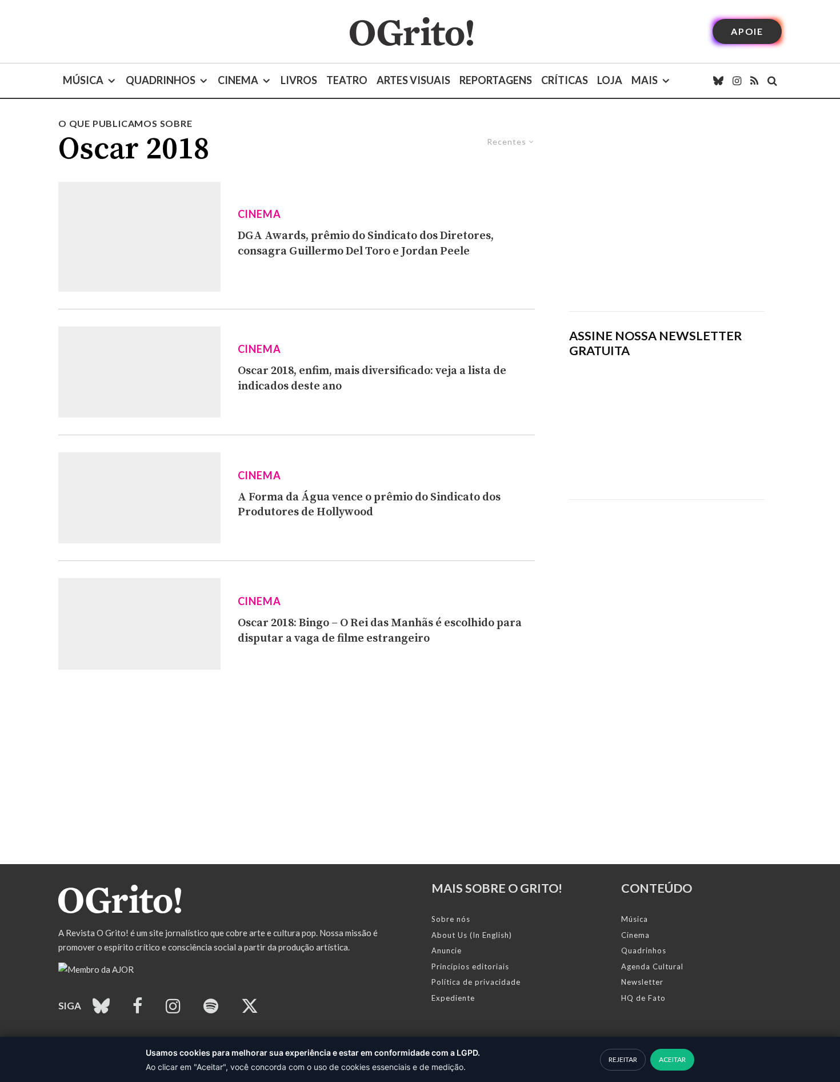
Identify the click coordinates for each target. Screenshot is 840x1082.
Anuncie (446, 950)
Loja (609, 80)
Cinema (238, 80)
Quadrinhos (160, 80)
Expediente (453, 998)
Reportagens (495, 80)
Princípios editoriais (470, 966)
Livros (299, 80)
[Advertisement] (667, 214)
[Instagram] (737, 80)
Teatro (346, 80)
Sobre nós (450, 919)
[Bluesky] (718, 80)
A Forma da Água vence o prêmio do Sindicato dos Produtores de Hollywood (369, 505)
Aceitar (672, 1059)
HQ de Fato (643, 998)
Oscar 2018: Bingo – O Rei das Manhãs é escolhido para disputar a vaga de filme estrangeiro (380, 631)
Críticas (564, 80)
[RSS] (754, 80)
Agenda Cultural (652, 966)
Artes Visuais (413, 80)
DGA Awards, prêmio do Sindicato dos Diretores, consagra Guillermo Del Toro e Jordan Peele (366, 243)
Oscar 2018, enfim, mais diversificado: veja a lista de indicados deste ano (372, 378)
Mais (644, 80)
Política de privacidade (476, 981)
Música (83, 80)
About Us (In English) (471, 935)
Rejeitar (623, 1059)
